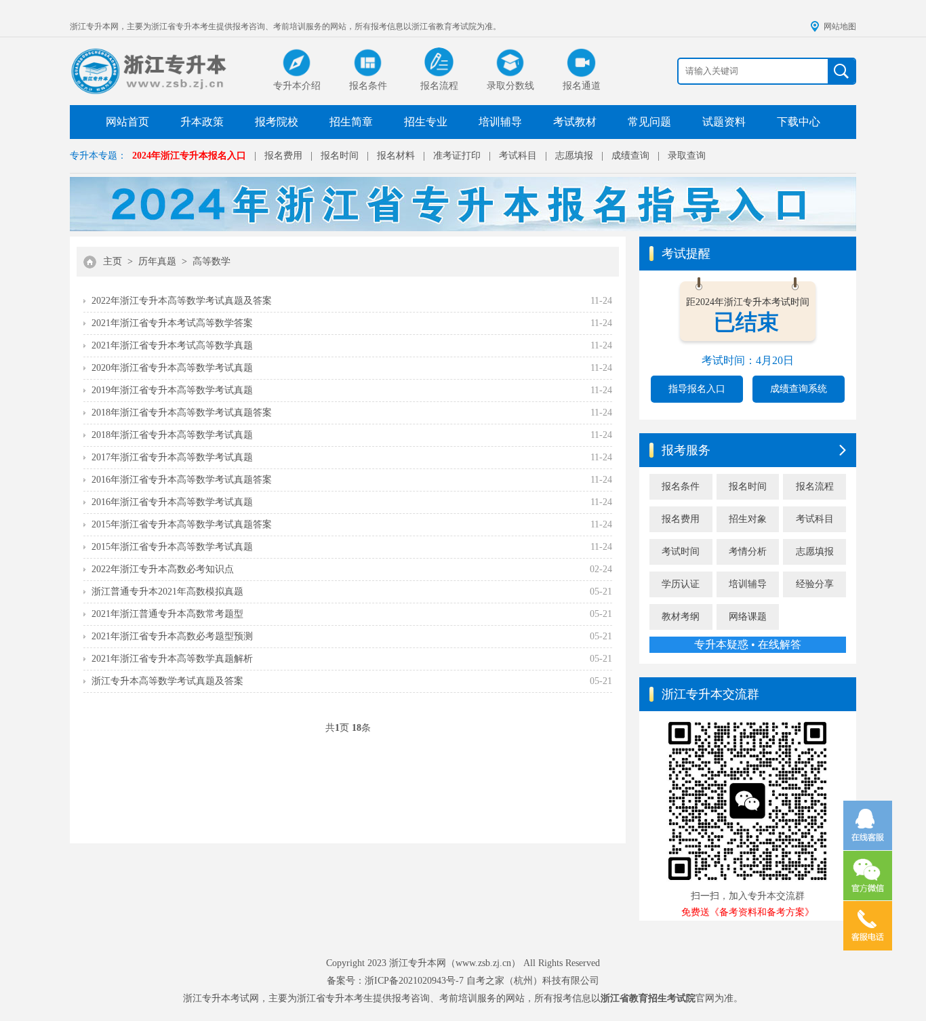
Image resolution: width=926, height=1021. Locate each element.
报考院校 (276, 121)
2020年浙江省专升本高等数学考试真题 (172, 368)
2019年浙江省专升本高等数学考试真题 (172, 390)
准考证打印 (457, 156)
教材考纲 (681, 617)
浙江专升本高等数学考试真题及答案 (167, 681)
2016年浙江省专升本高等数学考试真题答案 (182, 480)
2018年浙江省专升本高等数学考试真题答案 (182, 412)
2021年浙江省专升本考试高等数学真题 (172, 345)
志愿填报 (574, 156)
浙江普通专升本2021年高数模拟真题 (167, 591)
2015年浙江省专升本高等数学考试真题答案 (182, 524)
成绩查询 (630, 156)
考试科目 (518, 156)
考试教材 (575, 121)
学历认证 (681, 584)
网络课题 (748, 617)
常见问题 (649, 121)
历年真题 (157, 261)
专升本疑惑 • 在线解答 (747, 644)
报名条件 (681, 486)
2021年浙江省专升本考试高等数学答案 (172, 323)
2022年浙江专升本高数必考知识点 (163, 569)
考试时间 (681, 551)
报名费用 (283, 156)
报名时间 (340, 156)
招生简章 (351, 121)
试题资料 (724, 121)
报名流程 (815, 486)
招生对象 (748, 519)
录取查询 (687, 156)
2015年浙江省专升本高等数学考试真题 (172, 547)
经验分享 (815, 584)
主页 (112, 261)
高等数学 (211, 261)
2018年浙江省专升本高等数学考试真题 (172, 435)
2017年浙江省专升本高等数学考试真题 (172, 457)
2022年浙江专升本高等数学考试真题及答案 (182, 301)
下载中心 (798, 121)
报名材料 (396, 156)
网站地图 (840, 26)
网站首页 (127, 121)
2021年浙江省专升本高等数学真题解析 (172, 659)
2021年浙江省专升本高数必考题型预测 (172, 636)
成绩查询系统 (798, 389)
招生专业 (425, 121)
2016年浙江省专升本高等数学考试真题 (172, 502)
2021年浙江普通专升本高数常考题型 (167, 614)
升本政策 (202, 121)
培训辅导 (500, 121)
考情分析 (748, 551)
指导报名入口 (696, 389)
